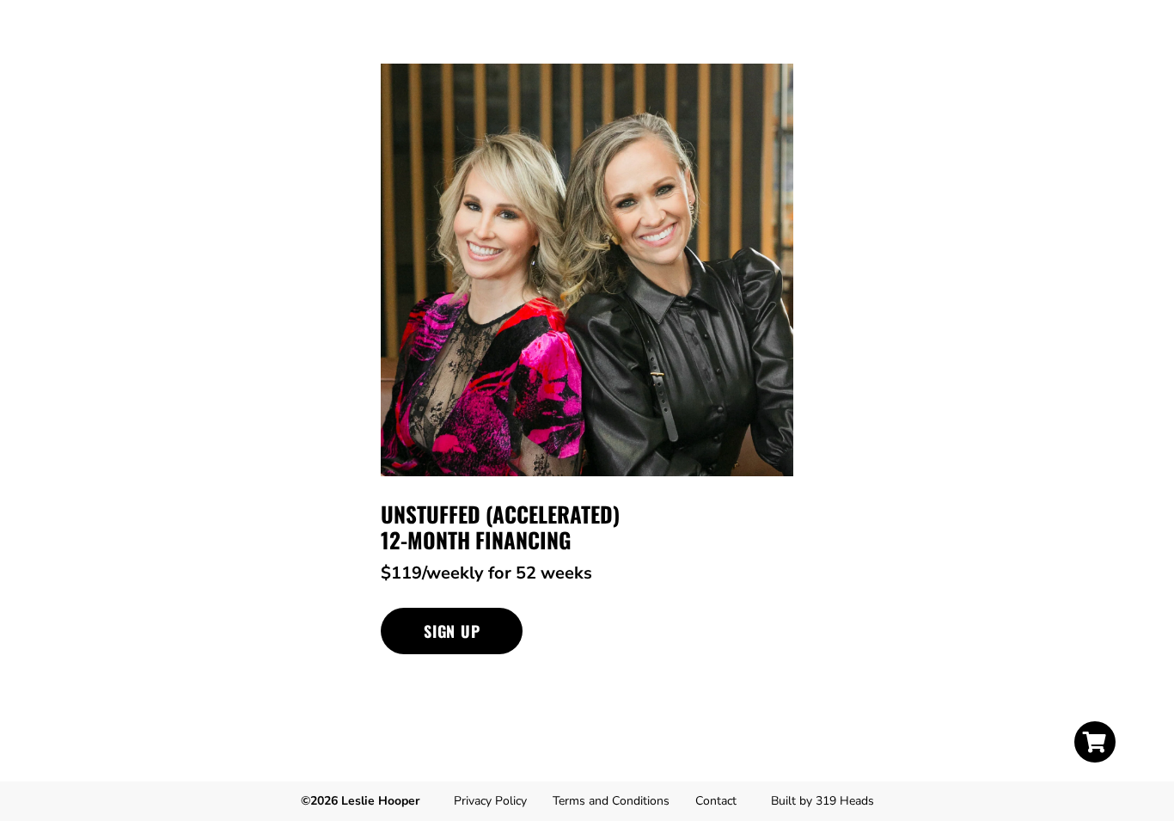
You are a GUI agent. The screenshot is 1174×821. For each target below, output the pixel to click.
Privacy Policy (490, 801)
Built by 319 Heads (822, 801)
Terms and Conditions (611, 801)
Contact (716, 801)
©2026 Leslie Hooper (360, 801)
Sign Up (452, 631)
